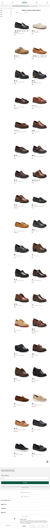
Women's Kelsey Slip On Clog (18, 280)
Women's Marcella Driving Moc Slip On (38, 206)
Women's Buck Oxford (17, 330)
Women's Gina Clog (17, 57)
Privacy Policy (28, 523)
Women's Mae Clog (35, 181)
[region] (25, 6)
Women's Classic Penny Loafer (19, 33)
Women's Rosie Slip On (35, 380)
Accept (34, 526)
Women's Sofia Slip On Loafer (36, 454)
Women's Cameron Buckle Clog (19, 355)
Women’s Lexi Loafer (35, 355)
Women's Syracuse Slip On (18, 206)
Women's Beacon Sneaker (18, 454)
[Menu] (2, 2)
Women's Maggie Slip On (18, 380)
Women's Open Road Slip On (36, 280)
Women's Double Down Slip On (37, 305)
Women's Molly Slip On (17, 181)
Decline (43, 526)
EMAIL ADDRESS (5, 475)
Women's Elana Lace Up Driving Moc (20, 429)
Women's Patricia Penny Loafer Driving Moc (39, 57)
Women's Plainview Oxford (18, 305)
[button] (2, 2)
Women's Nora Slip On (17, 255)
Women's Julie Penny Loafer (36, 429)
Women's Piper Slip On (17, 156)
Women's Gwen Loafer (35, 331)
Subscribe (25, 482)
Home (1, 8)
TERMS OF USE (8, 525)
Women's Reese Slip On (35, 255)
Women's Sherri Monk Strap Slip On (37, 156)
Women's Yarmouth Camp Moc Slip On (20, 131)
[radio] (15, 30)
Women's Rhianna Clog (35, 32)
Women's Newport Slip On (36, 131)
